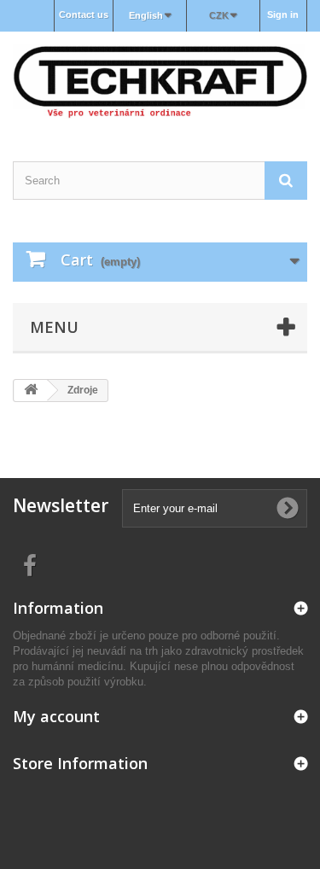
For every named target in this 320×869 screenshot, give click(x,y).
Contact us (83, 14)
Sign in (283, 14)
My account (56, 716)
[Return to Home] (31, 390)
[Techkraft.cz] (160, 81)
